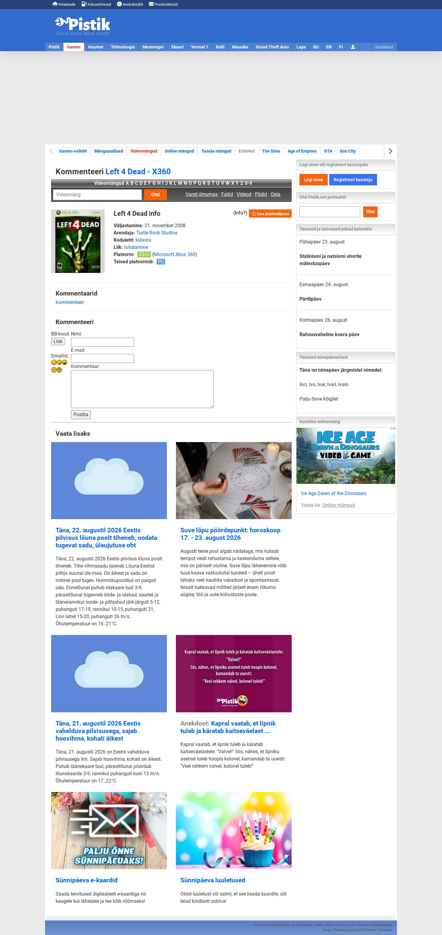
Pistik (54, 47)
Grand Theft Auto (272, 47)
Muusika (240, 47)
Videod (244, 194)
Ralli (220, 47)
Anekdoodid (132, 4)
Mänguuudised (108, 151)
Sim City (348, 151)
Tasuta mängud (216, 151)
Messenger (153, 47)
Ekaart (177, 47)
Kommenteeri (70, 302)
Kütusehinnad (99, 4)
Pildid (261, 194)
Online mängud (179, 151)
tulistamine (136, 247)
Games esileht (73, 151)
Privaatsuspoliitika (347, 930)
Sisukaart (384, 47)
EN (329, 47)
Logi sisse (313, 179)
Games (74, 47)
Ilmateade (66, 4)
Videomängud (143, 151)
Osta (276, 194)
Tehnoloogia (123, 47)
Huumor (95, 47)
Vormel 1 (199, 47)
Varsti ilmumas (202, 194)
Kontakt (370, 930)
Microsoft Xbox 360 (174, 254)
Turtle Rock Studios (156, 233)
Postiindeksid (166, 4)
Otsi (155, 194)
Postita (80, 414)
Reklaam (385, 930)
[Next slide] (390, 151)
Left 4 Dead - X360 (138, 171)
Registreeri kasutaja (353, 179)
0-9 (248, 183)
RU (316, 47)
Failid (227, 194)
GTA (328, 151)
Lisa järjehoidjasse (272, 214)
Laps (301, 47)
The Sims (271, 151)
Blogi (327, 930)
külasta (143, 240)
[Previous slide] (52, 151)
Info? (240, 213)
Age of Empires (302, 151)
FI (341, 47)
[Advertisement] (221, 98)
